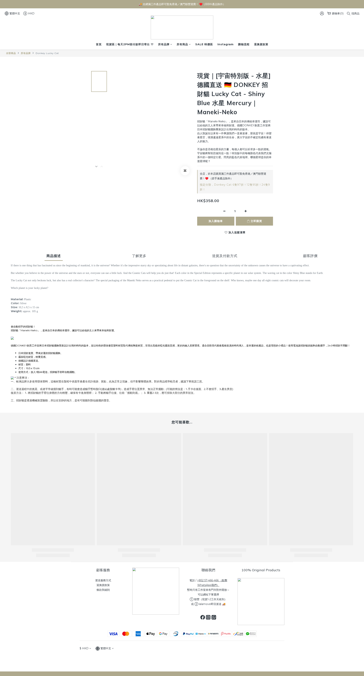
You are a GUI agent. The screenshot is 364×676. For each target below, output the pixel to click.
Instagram (225, 44)
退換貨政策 (261, 44)
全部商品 (11, 53)
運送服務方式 (103, 580)
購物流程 (243, 44)
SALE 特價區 (204, 44)
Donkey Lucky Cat (47, 53)
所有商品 (182, 44)
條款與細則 (103, 590)
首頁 (99, 44)
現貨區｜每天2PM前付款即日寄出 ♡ (130, 44)
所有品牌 (163, 44)
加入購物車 (216, 221)
